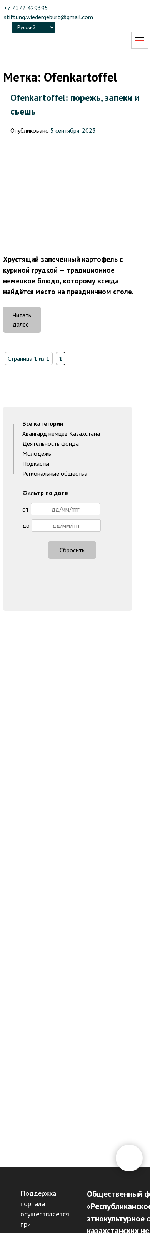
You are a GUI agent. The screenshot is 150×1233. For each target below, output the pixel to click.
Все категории (42, 423)
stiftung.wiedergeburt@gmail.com (48, 17)
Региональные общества (54, 473)
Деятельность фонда (50, 443)
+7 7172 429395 (26, 8)
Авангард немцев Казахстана (61, 433)
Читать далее (27, 322)
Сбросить (72, 550)
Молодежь (36, 453)
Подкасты (35, 463)
